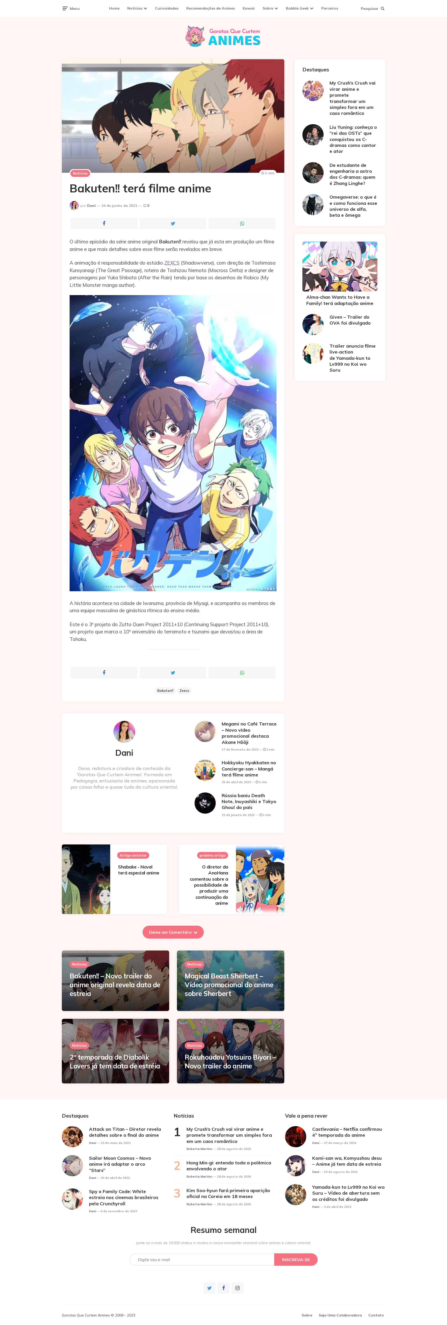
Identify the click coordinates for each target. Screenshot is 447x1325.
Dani (91, 206)
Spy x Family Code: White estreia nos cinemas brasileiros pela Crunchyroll (123, 1197)
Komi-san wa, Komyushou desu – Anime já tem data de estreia (347, 1161)
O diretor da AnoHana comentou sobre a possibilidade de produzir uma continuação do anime (209, 885)
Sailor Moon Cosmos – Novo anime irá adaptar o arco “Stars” (120, 1164)
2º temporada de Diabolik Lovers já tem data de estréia (115, 1061)
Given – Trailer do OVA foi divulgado (350, 320)
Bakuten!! (165, 690)
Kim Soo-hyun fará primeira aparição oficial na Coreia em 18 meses (228, 1193)
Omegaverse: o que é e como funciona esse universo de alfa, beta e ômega (353, 206)
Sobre (268, 8)
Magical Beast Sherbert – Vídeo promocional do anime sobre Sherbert (229, 985)
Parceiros (329, 8)
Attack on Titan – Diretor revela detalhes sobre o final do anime (125, 1132)
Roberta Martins (199, 1149)
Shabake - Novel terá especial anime (138, 870)
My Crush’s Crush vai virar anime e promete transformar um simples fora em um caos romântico (353, 98)
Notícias (134, 8)
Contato (376, 1315)
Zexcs (184, 690)
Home (114, 8)
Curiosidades (166, 8)
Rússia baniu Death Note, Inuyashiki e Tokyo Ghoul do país (249, 801)
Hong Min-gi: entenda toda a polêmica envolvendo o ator (229, 1166)
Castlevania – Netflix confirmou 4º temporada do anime (347, 1132)
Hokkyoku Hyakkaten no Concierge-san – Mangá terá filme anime (249, 769)
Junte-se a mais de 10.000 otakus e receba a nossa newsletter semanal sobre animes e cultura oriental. (223, 1242)
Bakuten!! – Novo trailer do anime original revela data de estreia (115, 985)
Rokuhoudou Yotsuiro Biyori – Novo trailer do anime (230, 1061)
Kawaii (249, 8)
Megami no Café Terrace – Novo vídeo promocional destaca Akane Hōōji (249, 733)
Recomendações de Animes (210, 8)
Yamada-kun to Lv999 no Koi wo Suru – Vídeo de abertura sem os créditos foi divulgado (348, 1193)
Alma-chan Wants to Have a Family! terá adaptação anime (339, 300)
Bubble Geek (297, 8)
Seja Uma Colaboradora (340, 1315)
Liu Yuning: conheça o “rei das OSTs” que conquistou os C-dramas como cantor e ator (353, 139)
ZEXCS (172, 263)
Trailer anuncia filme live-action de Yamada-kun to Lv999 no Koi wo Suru (353, 358)
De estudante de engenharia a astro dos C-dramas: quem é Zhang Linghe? (352, 174)
